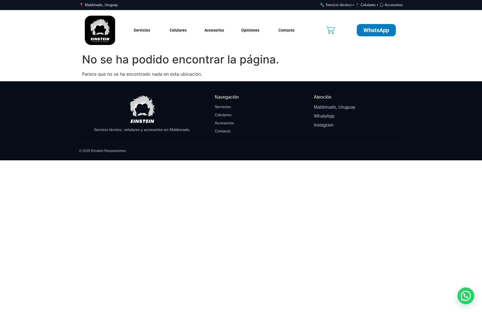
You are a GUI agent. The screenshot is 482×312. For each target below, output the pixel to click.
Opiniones (250, 30)
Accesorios (214, 30)
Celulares (178, 30)
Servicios (142, 30)
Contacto (286, 30)
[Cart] (330, 30)
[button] (465, 295)
